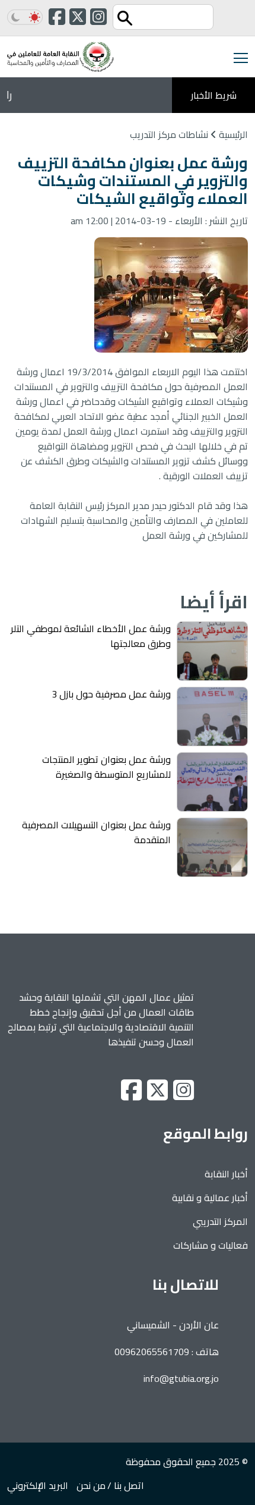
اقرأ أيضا (214, 601)
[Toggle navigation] (237, 56)
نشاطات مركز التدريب (169, 134)
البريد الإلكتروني (37, 1485)
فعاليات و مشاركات (210, 1245)
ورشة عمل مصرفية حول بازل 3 (111, 694)
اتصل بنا (129, 1485)
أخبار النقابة (226, 1174)
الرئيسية (232, 134)
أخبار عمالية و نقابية (210, 1197)
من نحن (91, 1485)
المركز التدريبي (220, 1221)
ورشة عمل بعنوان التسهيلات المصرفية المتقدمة (96, 832)
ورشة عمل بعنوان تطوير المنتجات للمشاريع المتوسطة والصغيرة (106, 766)
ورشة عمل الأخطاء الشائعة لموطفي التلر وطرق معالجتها (91, 636)
